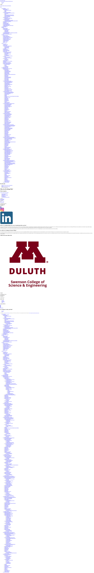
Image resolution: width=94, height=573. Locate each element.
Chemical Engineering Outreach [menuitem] (8, 89)
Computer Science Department (8, 455)
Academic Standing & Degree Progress (9, 320)
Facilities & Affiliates (7, 386)
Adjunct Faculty (6, 489)
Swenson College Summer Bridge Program (8, 332)
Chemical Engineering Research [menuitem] (8, 84)
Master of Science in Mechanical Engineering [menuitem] (10, 163)
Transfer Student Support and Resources (9, 321)
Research (3, 335)
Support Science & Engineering (7, 370)
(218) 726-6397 (2, 199)
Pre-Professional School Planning (7, 328)
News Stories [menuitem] (6, 59)
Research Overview (8, 425)
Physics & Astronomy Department (7, 554)
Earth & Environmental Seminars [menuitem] (8, 128)
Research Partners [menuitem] (5, 28)
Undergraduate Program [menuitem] (7, 105)
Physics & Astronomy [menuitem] (7, 171)
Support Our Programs (7, 452)
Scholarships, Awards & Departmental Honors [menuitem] (10, 74)
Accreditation (4, 356)
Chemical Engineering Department (7, 403)
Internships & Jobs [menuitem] (7, 100)
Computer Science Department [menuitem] (6, 113)
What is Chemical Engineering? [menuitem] (8, 82)
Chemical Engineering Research (8, 408)
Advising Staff (6, 319)
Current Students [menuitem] (4, 8)
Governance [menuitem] (4, 56)
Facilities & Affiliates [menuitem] (7, 73)
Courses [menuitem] (6, 174)
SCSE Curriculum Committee (8, 365)
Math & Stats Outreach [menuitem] (7, 158)
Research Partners (5, 336)
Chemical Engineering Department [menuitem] (9, 81)
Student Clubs (4, 329)
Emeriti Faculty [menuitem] (6, 133)
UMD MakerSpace (5, 333)
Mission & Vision (5, 368)
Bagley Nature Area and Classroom (10, 387)
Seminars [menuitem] (6, 95)
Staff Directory (6, 339)
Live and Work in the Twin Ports (8, 363)
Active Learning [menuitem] (5, 45)
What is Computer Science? (8, 456)
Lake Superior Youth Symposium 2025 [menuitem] (7, 37)
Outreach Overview (5, 343)
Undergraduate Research (6, 326)
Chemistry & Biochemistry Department (7, 417)
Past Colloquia (8, 522)
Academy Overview (7, 354)
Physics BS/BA (8, 557)
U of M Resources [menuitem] (7, 55)
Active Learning (5, 353)
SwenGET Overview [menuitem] (7, 64)
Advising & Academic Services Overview (9, 318)
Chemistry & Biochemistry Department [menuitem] (7, 91)
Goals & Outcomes (8, 446)
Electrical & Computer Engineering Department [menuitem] (8, 137)
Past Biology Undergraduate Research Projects (11, 384)
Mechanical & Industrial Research (9, 546)
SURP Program (8, 421)
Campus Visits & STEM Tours (6, 344)
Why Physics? (6, 555)
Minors (5, 317)
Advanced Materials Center (6, 337)
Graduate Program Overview (9, 423)
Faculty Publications (8, 524)
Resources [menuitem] (6, 65)
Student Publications (8, 520)
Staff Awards (4, 369)
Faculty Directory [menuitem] (7, 75)
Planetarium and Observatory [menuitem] (8, 177)
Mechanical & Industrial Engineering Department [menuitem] (9, 160)
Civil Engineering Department (8, 438)
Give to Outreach (5, 350)
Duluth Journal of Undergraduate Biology (11, 383)
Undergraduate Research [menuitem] (6, 19)
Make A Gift (7, 436)
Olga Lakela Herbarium (9, 389)
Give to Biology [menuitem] (6, 79)
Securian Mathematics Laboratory (9, 514)
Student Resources (8, 563)
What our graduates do (8, 556)
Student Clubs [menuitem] (6, 85)
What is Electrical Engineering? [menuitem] (8, 138)
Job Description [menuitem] (6, 53)
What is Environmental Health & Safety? (11, 538)
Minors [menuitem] (5, 11)
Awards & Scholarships (7, 486)
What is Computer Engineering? (8, 498)
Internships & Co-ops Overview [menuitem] (8, 18)
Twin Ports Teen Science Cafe (6, 347)
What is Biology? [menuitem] (7, 70)
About (2, 351)
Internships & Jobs (7, 465)
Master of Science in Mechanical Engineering (10, 544)
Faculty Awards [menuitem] (5, 51)
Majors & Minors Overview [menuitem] (8, 10)
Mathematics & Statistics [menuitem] (7, 149)
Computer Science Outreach (8, 472)
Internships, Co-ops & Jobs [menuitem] (8, 86)
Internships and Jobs (7, 449)
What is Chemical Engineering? (8, 404)
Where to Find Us (8, 543)
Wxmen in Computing (8, 464)
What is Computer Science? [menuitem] (8, 114)
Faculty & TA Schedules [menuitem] (7, 120)
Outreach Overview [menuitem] (5, 35)
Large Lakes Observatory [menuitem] (6, 33)
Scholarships (3, 301)
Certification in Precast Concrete (10, 442)
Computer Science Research (8, 459)
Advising (3, 300)
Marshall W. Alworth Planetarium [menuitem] (7, 38)
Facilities (7, 426)
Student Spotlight (8, 414)
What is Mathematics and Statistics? (9, 513)
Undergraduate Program (7, 405)
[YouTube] (47, 307)
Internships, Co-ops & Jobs (8, 410)
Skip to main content (2, 0)
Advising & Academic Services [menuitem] (7, 12)
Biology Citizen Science (9, 401)
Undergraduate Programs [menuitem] (8, 93)
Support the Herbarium (10, 393)
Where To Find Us (7, 402)
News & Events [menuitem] (5, 58)
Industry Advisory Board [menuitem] (7, 122)
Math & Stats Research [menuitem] (7, 153)
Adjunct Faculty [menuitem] (6, 132)
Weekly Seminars (7, 367)
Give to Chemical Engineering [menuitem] (8, 90)
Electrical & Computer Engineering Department (8, 496)
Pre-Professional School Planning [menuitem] (7, 21)
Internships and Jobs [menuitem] (7, 109)
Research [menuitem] (3, 27)
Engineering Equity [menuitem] (5, 49)
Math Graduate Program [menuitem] (7, 152)
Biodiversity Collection (9, 388)
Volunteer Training (5, 349)
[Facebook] (47, 305)
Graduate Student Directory (8, 397)
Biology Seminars (7, 385)
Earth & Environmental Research (8, 482)
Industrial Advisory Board (8, 451)
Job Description (3, 194)
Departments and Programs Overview (7, 376)
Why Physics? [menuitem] (6, 172)
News (2, 302)
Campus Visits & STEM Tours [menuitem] (6, 36)
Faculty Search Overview (8, 360)
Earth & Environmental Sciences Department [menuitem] (8, 124)
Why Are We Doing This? (5, 195)
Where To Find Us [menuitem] (7, 80)
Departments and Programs (5, 375)
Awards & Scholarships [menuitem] (7, 142)
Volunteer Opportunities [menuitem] (6, 40)
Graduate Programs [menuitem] (4, 26)
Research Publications (8, 461)
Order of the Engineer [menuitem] (5, 23)
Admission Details (8, 545)
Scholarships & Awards (7, 409)
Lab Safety (6, 428)
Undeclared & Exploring (7, 322)
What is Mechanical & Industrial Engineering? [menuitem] (10, 161)
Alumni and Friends (5, 352)
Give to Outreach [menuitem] (5, 42)
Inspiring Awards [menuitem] (7, 47)
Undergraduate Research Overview (9, 327)
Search (1, 4)
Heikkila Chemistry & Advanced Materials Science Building (10, 340)
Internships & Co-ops (5, 324)
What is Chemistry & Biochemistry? (9, 418)
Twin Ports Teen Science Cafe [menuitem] (6, 39)
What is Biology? (7, 378)
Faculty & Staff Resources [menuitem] (6, 50)
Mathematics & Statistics (7, 512)
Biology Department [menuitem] (7, 69)
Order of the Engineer (5, 330)
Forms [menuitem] (5, 14)
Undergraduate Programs (8, 419)
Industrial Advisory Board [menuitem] (8, 111)
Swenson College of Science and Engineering (5, 5)
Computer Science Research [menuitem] (8, 116)
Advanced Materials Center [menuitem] (6, 29)
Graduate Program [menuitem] (7, 94)
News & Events (5, 366)
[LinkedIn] (47, 306)
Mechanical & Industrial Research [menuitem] (9, 164)
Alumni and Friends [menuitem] (5, 44)
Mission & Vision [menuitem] (5, 60)
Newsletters (7, 471)
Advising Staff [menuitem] (6, 13)
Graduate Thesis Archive (9, 484)
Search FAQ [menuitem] (6, 54)
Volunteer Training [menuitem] (5, 41)
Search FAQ (6, 362)
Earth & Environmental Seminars (8, 485)
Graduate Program (7, 422)
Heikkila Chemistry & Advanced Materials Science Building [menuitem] (10, 32)
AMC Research (6, 338)
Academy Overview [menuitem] (7, 46)
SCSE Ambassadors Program (6, 331)
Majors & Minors (5, 315)
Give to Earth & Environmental (9, 495)
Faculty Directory (7, 411)
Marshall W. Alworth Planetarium (7, 346)
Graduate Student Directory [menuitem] (8, 88)
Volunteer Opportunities (6, 348)
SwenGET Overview (7, 372)
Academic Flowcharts (8, 535)
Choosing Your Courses (9, 380)
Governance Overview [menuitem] (7, 57)
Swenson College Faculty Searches (6, 186)
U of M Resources (4, 196)
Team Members (6, 374)
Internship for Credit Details (9, 467)
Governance (4, 364)
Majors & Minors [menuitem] (5, 9)
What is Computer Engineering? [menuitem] (8, 139)
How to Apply (8, 561)
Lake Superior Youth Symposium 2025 (7, 345)
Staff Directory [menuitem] (6, 31)
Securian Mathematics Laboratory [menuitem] (9, 151)
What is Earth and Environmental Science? (10, 477)
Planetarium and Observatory (8, 567)
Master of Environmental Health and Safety (10, 537)
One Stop (3, 2)
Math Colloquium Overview (9, 521)
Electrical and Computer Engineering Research (10, 503)
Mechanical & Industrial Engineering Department (9, 532)
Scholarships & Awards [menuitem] (7, 97)
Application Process (8, 481)
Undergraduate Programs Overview (10, 379)
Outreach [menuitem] (3, 34)
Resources (6, 373)
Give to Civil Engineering (9, 453)
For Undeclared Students (9, 323)
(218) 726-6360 (2, 202)
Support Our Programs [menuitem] (7, 123)
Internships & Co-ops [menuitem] (5, 17)
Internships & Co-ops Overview (8, 325)
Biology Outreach (7, 400)
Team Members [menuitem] (6, 66)
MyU (2, 311)
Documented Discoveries (10, 391)
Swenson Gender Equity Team (6, 371)
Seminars (6, 427)
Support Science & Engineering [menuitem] (7, 62)
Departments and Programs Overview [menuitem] (7, 68)
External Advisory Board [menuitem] (8, 129)
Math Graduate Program (7, 515)
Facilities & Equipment (8, 445)
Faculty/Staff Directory (6, 334)
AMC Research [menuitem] (6, 30)
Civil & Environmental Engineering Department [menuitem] (8, 103)
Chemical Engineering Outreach (8, 415)
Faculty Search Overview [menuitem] (8, 52)
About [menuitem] (2, 43)
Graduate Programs (7, 502)
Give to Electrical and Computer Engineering (11, 510)
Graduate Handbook (8, 562)
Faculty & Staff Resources (6, 358)
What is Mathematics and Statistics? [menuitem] (9, 150)
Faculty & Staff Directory (9, 540)
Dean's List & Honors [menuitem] (7, 16)
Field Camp (7, 479)
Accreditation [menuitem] (4, 48)
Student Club (7, 542)
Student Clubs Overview (9, 463)
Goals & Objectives (8, 518)
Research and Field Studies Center (10, 394)
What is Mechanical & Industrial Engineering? (10, 533)
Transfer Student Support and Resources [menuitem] (9, 15)
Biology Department (7, 377)
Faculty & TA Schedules (7, 469)
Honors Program (8, 420)
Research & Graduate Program (8, 443)
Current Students (8, 407)
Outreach (3, 342)
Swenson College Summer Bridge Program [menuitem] (8, 25)
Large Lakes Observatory (6, 341)
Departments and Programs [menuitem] (5, 67)
